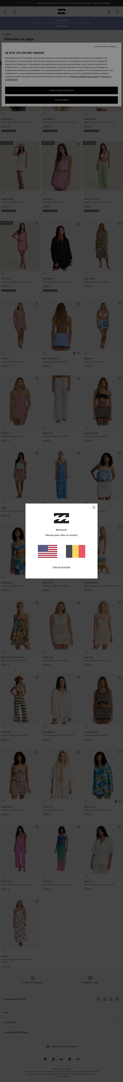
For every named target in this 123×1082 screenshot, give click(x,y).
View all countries (61, 567)
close (93, 507)
